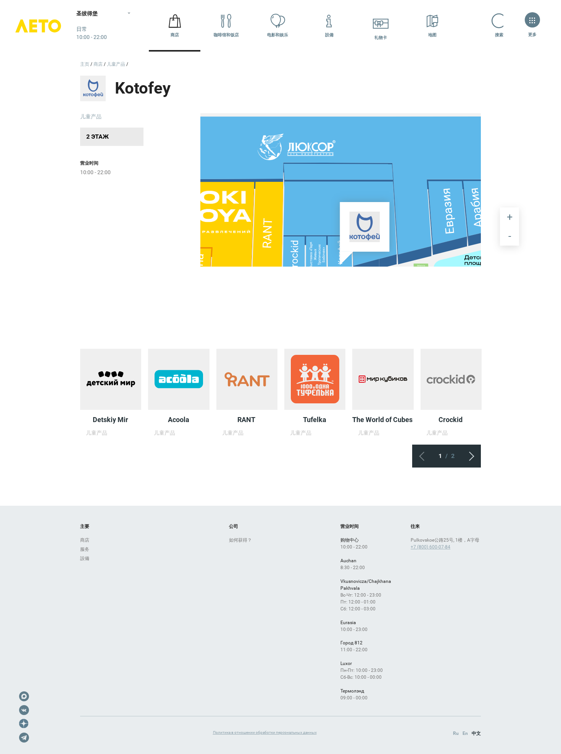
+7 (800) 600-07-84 (430, 547)
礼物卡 (380, 37)
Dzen (24, 724)
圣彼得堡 (87, 13)
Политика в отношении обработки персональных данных (265, 732)
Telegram (24, 738)
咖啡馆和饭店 (226, 34)
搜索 (499, 34)
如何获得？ (240, 540)
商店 (175, 34)
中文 (476, 733)
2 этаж (97, 136)
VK (24, 710)
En (465, 733)
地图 (432, 34)
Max (24, 696)
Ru (456, 733)
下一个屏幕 (469, 456)
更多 (532, 34)
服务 (84, 549)
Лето (38, 26)
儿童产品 (91, 116)
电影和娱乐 (277, 34)
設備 (329, 34)
